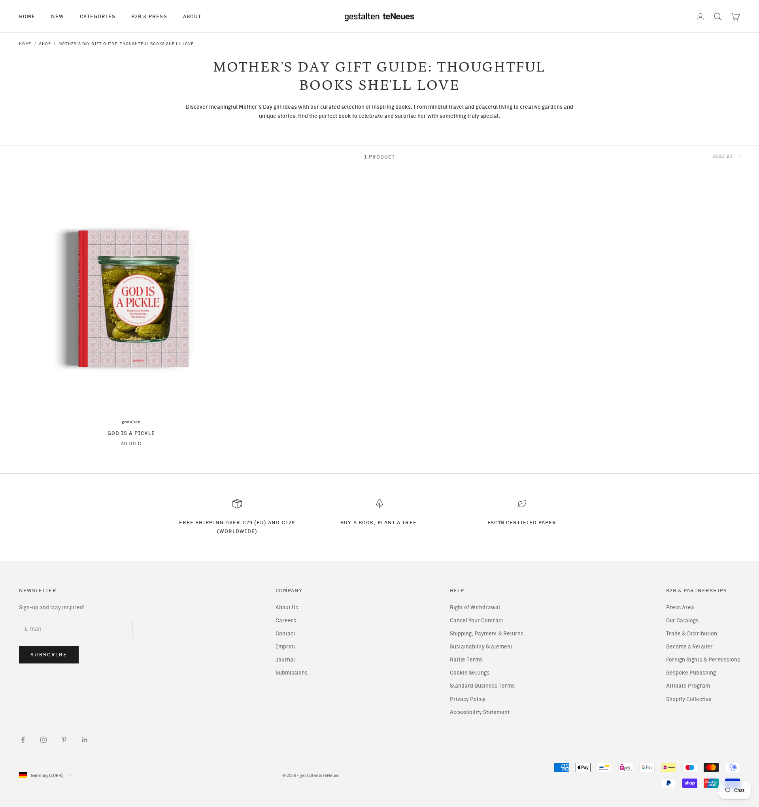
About (192, 16)
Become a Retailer (689, 646)
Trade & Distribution (691, 633)
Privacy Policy (467, 699)
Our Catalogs (682, 620)
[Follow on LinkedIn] (85, 740)
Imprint (285, 646)
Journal (285, 659)
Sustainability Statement (481, 646)
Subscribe (48, 655)
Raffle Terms (466, 659)
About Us (287, 607)
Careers (286, 620)
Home (27, 16)
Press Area (680, 607)
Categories (97, 16)
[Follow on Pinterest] (64, 740)
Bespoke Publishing (691, 672)
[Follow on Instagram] (43, 740)
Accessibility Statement (480, 712)
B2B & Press (149, 16)
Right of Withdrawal (475, 607)
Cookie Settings (469, 672)
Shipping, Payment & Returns (486, 633)
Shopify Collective (689, 699)
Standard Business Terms (482, 685)
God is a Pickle (131, 433)
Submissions (292, 672)
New (57, 16)
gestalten (131, 422)
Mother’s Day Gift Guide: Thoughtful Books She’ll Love (126, 43)
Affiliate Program (688, 685)
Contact (285, 633)
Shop (45, 43)
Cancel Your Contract (476, 620)
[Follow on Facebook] (23, 740)
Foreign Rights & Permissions (703, 659)
